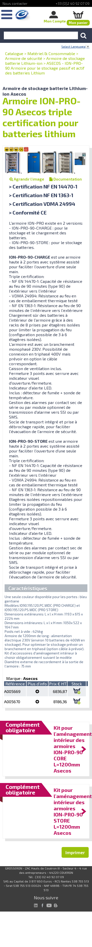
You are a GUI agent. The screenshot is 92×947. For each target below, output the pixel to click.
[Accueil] (22, 15)
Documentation (67, 179)
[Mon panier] (78, 14)
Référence (15, 683)
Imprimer (75, 852)
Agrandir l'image (28, 179)
